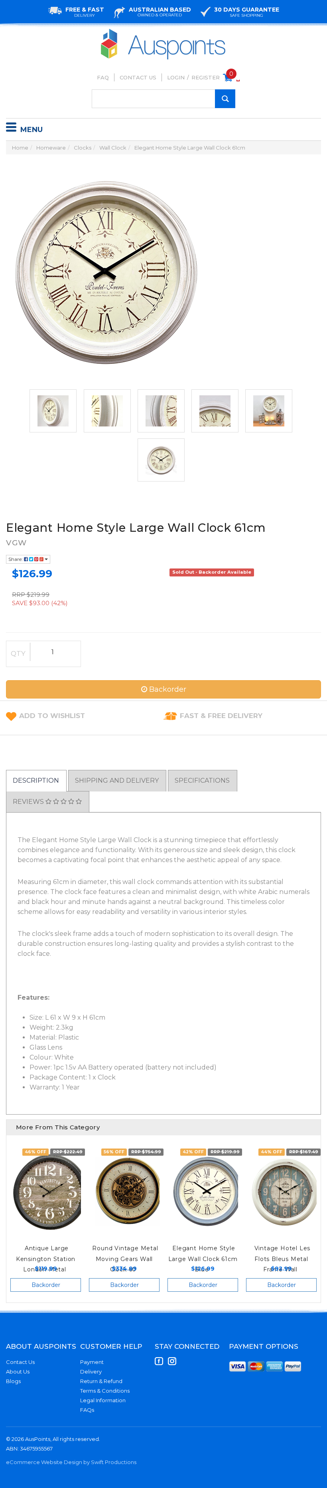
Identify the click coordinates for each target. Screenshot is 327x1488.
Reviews (29, 801)
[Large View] (53, 410)
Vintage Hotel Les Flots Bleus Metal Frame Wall (282, 1259)
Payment (92, 1362)
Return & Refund (101, 1381)
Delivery (91, 1371)
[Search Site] (225, 98)
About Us (18, 1371)
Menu (31, 129)
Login (176, 77)
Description (36, 780)
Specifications (202, 780)
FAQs (87, 1410)
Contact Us (138, 77)
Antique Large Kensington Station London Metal (45, 1259)
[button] (52, 716)
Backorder (166, 689)
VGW (16, 542)
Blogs (13, 1381)
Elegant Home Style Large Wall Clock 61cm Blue (203, 1259)
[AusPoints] (163, 30)
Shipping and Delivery (117, 780)
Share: (16, 559)
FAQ (103, 77)
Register (205, 77)
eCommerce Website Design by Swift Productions (71, 1462)
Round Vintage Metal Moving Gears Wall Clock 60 (125, 1259)
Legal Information (103, 1400)
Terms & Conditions (105, 1390)
